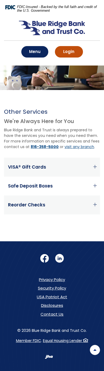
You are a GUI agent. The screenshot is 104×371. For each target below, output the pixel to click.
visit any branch (79, 146)
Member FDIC (28, 340)
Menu (36, 51)
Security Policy (52, 288)
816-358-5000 (45, 146)
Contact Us (52, 314)
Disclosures (52, 305)
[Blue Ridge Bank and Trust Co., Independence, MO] (52, 31)
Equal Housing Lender (63, 340)
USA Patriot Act (52, 297)
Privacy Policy (52, 279)
